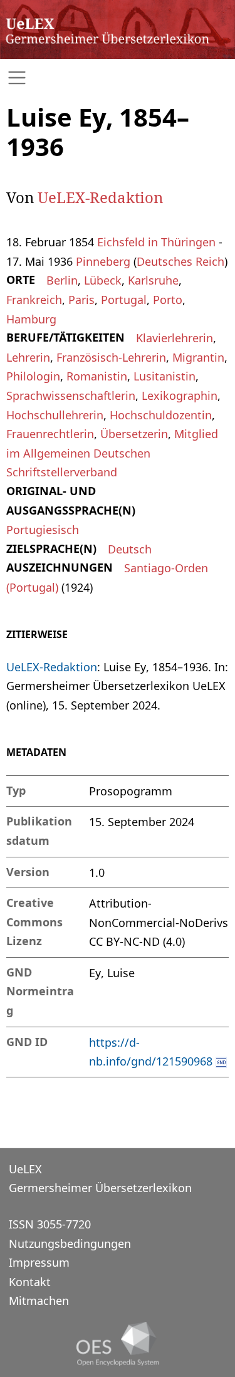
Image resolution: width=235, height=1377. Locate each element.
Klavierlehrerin (174, 337)
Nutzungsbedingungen (70, 1243)
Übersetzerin (134, 433)
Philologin (33, 376)
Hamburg (31, 319)
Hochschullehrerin (54, 414)
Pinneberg (103, 261)
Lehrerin (28, 357)
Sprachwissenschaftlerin (70, 395)
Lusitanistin (164, 376)
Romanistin (96, 376)
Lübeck (103, 280)
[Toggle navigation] (117, 78)
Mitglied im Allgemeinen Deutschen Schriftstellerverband (112, 452)
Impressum (39, 1262)
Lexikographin (179, 395)
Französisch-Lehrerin (111, 357)
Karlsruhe (153, 280)
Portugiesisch (42, 529)
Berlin (62, 280)
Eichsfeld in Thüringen (156, 241)
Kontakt (30, 1281)
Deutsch (130, 549)
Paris (81, 299)
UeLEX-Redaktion (100, 197)
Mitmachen (39, 1300)
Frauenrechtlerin (50, 433)
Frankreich (34, 299)
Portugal (124, 299)
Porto (167, 299)
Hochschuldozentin (161, 414)
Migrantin (198, 357)
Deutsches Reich (180, 261)
